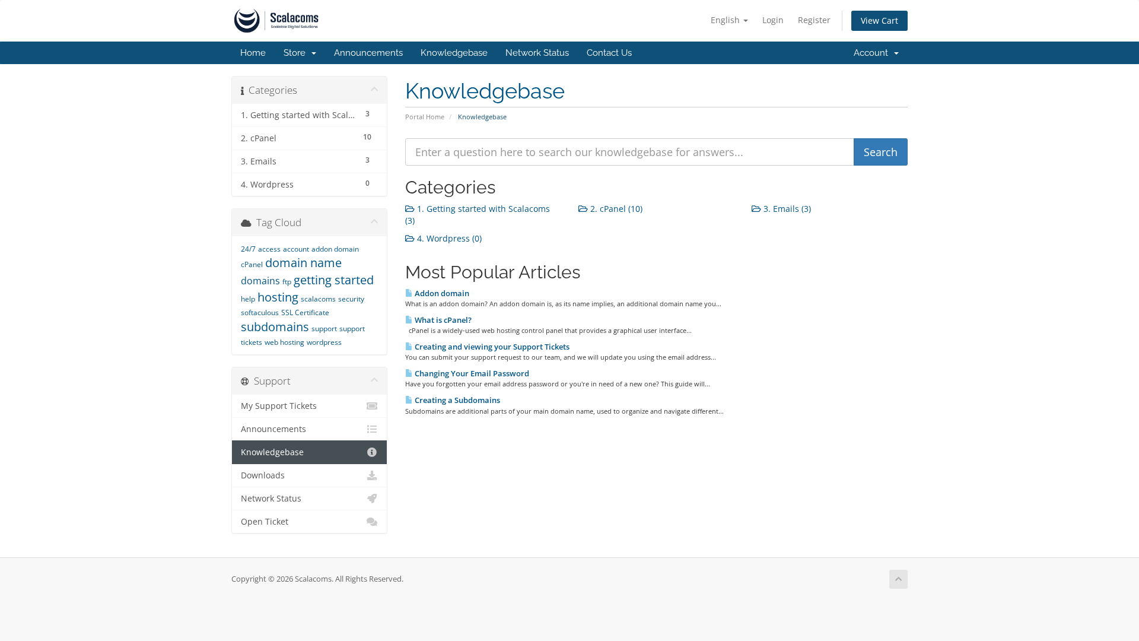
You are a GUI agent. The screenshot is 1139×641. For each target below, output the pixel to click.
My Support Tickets (279, 406)
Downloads (263, 475)
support (324, 328)
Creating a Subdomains (456, 400)
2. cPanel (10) (615, 208)
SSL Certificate (305, 312)
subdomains (275, 327)
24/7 (248, 249)
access (269, 249)
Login (773, 20)
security (351, 299)
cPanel (252, 264)
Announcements (368, 52)
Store (297, 52)
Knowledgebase (454, 52)
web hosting (284, 342)
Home (253, 52)
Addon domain (441, 293)
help (248, 299)
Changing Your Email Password (471, 373)
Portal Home (424, 116)
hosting (277, 297)
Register (814, 20)
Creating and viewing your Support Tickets (491, 346)
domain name (303, 263)
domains (260, 280)
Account (873, 52)
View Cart (879, 20)
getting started (334, 280)
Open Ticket (264, 521)
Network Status (537, 52)
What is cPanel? (442, 320)
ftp (286, 282)
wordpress (324, 342)
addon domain (335, 249)
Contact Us (609, 52)
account (296, 249)
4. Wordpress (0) (448, 238)
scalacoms (318, 299)
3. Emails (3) (786, 208)
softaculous (260, 312)
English (726, 20)
